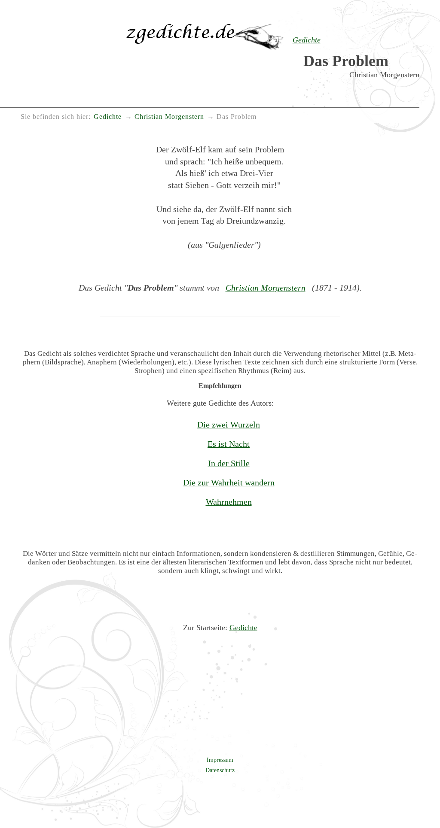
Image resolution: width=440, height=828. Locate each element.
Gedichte (243, 627)
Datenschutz (220, 770)
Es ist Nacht (229, 444)
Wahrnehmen (229, 502)
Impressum (220, 759)
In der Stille (229, 463)
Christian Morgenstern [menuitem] (169, 117)
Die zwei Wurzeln (228, 424)
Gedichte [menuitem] (108, 117)
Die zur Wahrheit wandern (229, 482)
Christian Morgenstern (266, 287)
